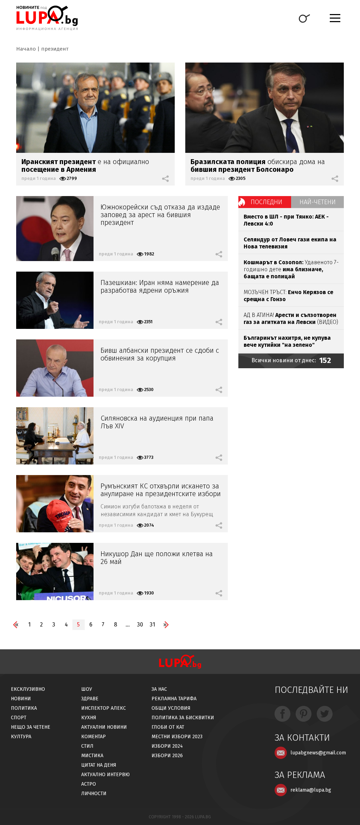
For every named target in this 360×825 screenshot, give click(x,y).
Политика (24, 708)
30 (140, 624)
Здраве (89, 699)
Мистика (92, 756)
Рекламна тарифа (174, 699)
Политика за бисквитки (183, 718)
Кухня (88, 718)
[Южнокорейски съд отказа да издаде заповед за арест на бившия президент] (55, 228)
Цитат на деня (98, 765)
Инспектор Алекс (103, 708)
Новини (21, 699)
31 (152, 624)
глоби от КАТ (168, 727)
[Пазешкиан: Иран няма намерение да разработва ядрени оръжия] (55, 300)
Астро (88, 784)
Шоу (86, 689)
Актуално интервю (105, 775)
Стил (87, 746)
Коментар (93, 737)
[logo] (47, 18)
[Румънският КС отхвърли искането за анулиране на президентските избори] (55, 503)
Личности (94, 794)
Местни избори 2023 (177, 737)
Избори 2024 (167, 746)
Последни (266, 202)
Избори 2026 (167, 756)
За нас (159, 689)
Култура (21, 737)
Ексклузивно (28, 689)
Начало (26, 49)
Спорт (18, 718)
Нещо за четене (30, 727)
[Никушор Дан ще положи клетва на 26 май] (55, 571)
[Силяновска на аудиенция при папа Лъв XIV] (55, 436)
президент (55, 49)
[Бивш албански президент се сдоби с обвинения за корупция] (55, 368)
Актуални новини (104, 727)
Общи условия (171, 708)
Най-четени (318, 202)
